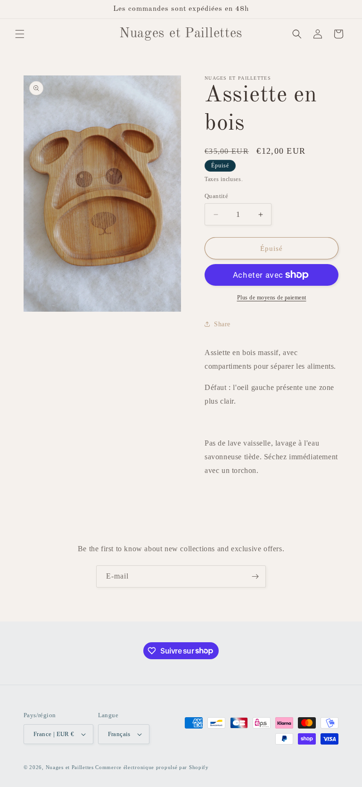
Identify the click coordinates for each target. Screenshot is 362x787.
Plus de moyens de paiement (271, 297)
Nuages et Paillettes (70, 767)
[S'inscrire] (255, 576)
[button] (19, 34)
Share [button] (222, 324)
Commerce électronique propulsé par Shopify (151, 767)
